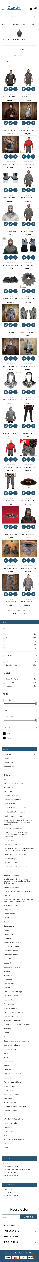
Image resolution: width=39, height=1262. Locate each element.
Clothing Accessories (13, 828)
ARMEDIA (7, 1189)
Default (7, 1148)
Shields (7, 988)
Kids (6, 1135)
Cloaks (7, 1115)
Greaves (7, 1070)
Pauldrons (8, 918)
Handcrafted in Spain (13, 942)
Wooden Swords (11, 996)
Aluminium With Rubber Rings (17, 1025)
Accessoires (9, 767)
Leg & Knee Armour (12, 1074)
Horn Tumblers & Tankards (15, 867)
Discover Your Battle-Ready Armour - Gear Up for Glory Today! (19, 849)
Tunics (7, 971)
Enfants (7, 775)
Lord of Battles (21, 682)
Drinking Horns (10, 863)
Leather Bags (9, 840)
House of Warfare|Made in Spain (16, 1169)
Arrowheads (9, 1004)
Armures (7, 754)
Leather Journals (11, 1000)
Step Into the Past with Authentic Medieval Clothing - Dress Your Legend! (18, 822)
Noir (21, 734)
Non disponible (21, 665)
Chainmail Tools (11, 1111)
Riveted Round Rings (13, 992)
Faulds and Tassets (12, 1094)
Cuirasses (8, 979)
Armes (6, 759)
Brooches (8, 791)
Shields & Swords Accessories (17, 891)
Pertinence (19, 61)
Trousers (8, 975)
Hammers (8, 1127)
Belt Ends (8, 1098)
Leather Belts (10, 1049)
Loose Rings (9, 963)
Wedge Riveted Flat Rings (15, 1107)
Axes (6, 1053)
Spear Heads (9, 914)
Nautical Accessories (13, 816)
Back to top (19, 613)
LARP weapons (10, 1008)
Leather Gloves (10, 844)
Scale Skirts (9, 1090)
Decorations (9, 934)
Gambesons (9, 926)
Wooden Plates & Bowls (14, 1119)
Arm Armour (9, 1061)
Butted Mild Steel (11, 905)
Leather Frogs (10, 859)
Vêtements (8, 763)
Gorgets (7, 910)
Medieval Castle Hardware (15, 812)
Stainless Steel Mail (12, 1020)
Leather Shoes (10, 983)
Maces (6, 1057)
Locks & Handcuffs (12, 1045)
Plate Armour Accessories (15, 854)
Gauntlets (8, 922)
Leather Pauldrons (12, 967)
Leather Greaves (11, 951)
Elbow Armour (10, 1086)
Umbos (7, 895)
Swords (7, 1037)
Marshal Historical (10, 1175)
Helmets (7, 871)
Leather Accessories (13, 875)
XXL (21, 648)
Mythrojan (21, 686)
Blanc (21, 738)
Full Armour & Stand (12, 1082)
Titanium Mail (10, 1103)
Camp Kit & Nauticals (13, 796)
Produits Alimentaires (13, 783)
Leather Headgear (12, 947)
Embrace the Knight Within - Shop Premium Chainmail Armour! (19, 900)
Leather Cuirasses (12, 1016)
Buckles (7, 938)
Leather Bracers (11, 955)
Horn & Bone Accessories (15, 808)
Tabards (7, 1029)
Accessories (9, 787)
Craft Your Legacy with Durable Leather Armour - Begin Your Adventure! (17, 834)
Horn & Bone (9, 804)
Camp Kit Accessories (13, 800)
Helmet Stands (10, 1123)
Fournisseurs (9, 1185)
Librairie (7, 771)
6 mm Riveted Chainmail (14, 1139)
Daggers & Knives (11, 887)
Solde (6, 779)
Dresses (7, 1144)
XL (21, 645)
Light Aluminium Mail (13, 959)
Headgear (8, 930)
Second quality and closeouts (16, 1041)
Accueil (6, 749)
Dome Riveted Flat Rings (14, 1012)
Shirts (6, 1033)
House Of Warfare (21, 679)
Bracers (7, 1066)
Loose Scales (9, 1078)
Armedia (6, 1163)
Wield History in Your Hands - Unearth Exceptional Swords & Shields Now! (17, 881)
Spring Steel (9, 1131)
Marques (7, 1159)
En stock (21, 662)
